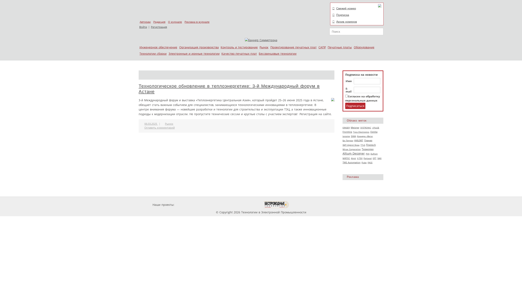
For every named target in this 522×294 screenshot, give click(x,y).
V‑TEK (360, 158)
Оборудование (364, 47)
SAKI (379, 158)
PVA (367, 153)
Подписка (342, 15)
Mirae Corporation (352, 149)
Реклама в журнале (197, 22)
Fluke (364, 162)
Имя (349, 81)
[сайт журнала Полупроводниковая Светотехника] (244, 204)
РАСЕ (370, 162)
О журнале (175, 22)
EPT (374, 158)
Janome (346, 136)
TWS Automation (352, 162)
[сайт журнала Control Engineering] (303, 204)
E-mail (349, 90)
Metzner (355, 127)
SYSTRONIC (365, 127)
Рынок (264, 47)
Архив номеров (346, 21)
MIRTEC (346, 158)
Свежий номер (346, 8)
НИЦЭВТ (358, 140)
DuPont (374, 153)
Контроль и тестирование (239, 47)
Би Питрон (348, 140)
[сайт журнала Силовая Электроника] (188, 204)
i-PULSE (375, 127)
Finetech (371, 144)
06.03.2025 (151, 124)
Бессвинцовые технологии (277, 54)
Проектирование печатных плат (293, 47)
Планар (368, 140)
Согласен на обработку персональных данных (362, 98)
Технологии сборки (153, 54)
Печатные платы (340, 47)
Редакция (159, 22)
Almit (353, 158)
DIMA (353, 136)
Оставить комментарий (159, 127)
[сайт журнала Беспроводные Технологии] (276, 204)
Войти (143, 27)
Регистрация (159, 27)
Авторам (145, 22)
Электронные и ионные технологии (194, 54)
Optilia (373, 131)
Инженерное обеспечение (158, 47)
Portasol (368, 158)
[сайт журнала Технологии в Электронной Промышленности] (214, 204)
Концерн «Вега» (365, 136)
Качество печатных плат (239, 54)
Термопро (368, 149)
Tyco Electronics (361, 131)
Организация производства (199, 47)
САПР (322, 47)
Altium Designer (354, 153)
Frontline (347, 131)
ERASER (346, 127)
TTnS (363, 145)
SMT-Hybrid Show (351, 145)
